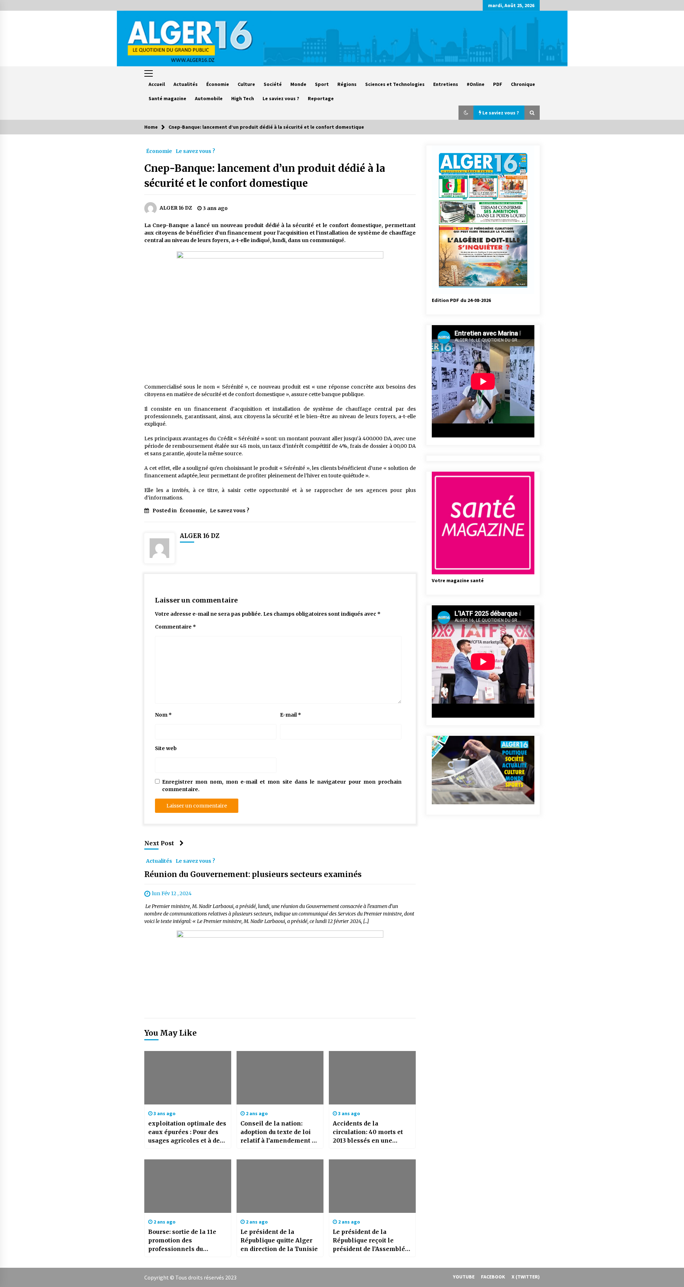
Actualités (185, 84)
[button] (465, 113)
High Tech (242, 98)
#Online (475, 84)
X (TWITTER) (526, 1276)
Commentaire (175, 627)
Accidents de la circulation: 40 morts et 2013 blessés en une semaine (368, 1132)
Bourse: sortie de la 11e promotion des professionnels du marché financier (182, 1240)
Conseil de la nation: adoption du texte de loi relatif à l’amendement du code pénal (279, 1132)
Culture (246, 84)
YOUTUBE (464, 1276)
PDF (497, 84)
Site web (166, 748)
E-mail (290, 715)
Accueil (157, 84)
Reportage (321, 98)
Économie (217, 84)
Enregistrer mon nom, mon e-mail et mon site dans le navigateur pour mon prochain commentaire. (281, 786)
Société (273, 84)
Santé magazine (167, 98)
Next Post (159, 843)
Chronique (523, 84)
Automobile (209, 98)
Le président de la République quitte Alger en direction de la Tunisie (279, 1240)
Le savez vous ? (195, 151)
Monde (298, 84)
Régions (347, 84)
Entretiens (445, 84)
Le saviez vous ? (281, 98)
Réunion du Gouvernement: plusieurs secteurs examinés (253, 875)
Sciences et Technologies (395, 84)
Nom (163, 715)
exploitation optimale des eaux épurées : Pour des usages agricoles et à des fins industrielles (187, 1132)
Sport (322, 84)
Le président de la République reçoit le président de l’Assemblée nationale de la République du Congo (371, 1240)
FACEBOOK (493, 1276)
